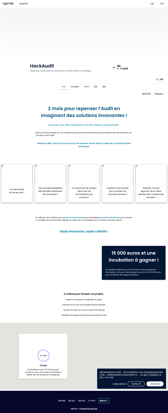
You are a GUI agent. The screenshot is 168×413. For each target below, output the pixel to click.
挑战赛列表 (23, 3)
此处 (145, 375)
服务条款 (71, 400)
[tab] (64, 87)
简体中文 (103, 401)
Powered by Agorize (88, 408)
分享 (159, 79)
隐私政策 (81, 400)
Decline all (136, 384)
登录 (162, 3)
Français (158, 94)
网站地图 (61, 400)
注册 (152, 3)
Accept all (155, 384)
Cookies (91, 400)
